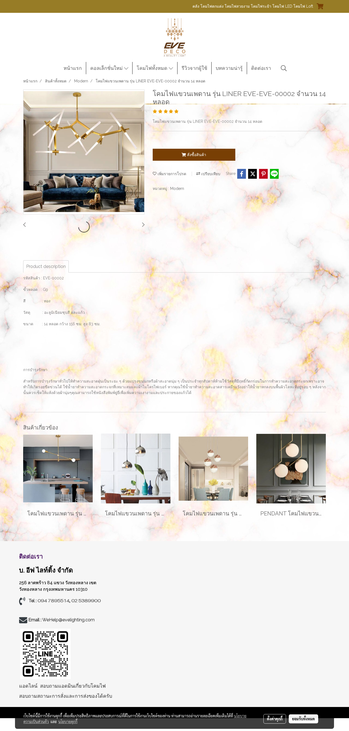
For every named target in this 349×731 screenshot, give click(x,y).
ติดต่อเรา (261, 68)
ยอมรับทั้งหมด (303, 718)
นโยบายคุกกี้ (67, 721)
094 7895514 (53, 601)
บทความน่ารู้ (229, 68)
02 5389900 (86, 601)
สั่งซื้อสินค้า (196, 155)
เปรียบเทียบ (210, 174)
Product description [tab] (46, 266)
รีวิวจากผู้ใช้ (194, 68)
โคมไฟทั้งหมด (153, 68)
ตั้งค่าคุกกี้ (274, 718)
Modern (177, 188)
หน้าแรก (73, 68)
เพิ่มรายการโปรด (171, 174)
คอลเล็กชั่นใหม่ (107, 68)
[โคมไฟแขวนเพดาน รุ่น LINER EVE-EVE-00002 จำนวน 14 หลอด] (83, 152)
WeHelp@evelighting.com (69, 619)
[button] (284, 68)
